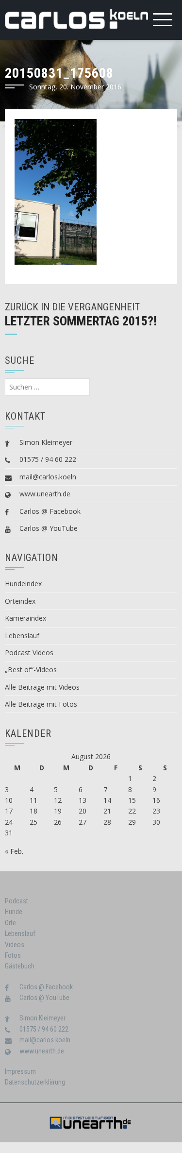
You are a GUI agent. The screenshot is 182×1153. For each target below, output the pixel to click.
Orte (10, 923)
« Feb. (14, 851)
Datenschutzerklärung (35, 1082)
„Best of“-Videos (31, 669)
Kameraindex (25, 618)
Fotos (13, 955)
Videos (14, 945)
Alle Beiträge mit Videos (42, 687)
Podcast (16, 901)
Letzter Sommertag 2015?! (81, 321)
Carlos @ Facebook (50, 511)
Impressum (20, 1071)
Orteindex (20, 601)
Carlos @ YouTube (48, 528)
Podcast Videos (29, 652)
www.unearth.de (44, 493)
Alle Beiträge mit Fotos (41, 704)
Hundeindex (23, 583)
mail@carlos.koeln (47, 476)
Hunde (13, 912)
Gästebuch (19, 966)
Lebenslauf (22, 635)
